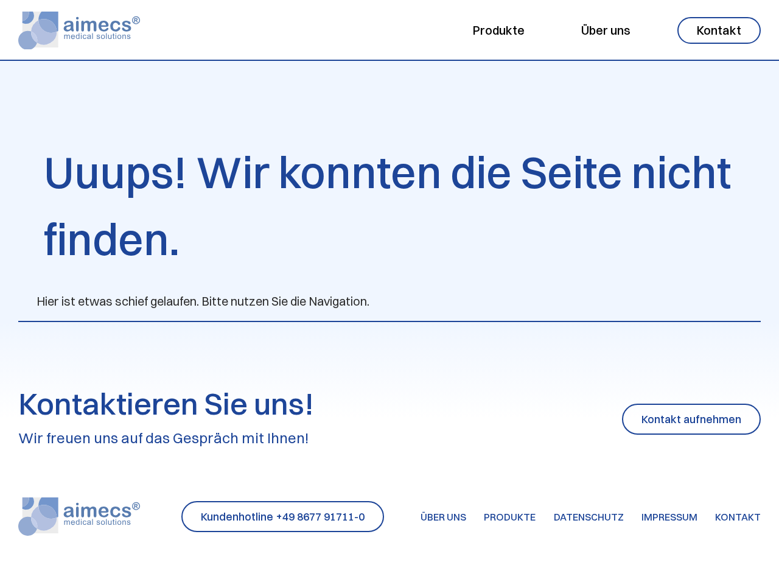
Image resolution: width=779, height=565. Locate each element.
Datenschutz (589, 517)
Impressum (669, 517)
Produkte (499, 30)
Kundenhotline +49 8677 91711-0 (283, 517)
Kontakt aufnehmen (691, 419)
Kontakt (719, 30)
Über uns (606, 30)
